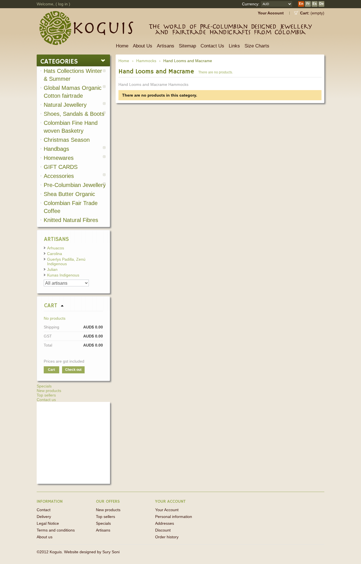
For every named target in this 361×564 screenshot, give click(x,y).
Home (123, 60)
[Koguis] (75, 23)
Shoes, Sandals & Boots (74, 114)
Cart (50, 305)
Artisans (165, 46)
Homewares (59, 158)
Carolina (54, 253)
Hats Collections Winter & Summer (73, 75)
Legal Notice (48, 523)
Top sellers (46, 395)
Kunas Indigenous (63, 275)
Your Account (271, 13)
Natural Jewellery (65, 105)
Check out (73, 370)
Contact (43, 510)
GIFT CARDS (61, 167)
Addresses (164, 523)
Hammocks (146, 60)
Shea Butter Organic (69, 194)
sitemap (187, 46)
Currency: (250, 4)
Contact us (46, 399)
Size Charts (257, 46)
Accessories (59, 176)
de (321, 4)
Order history (167, 537)
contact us (212, 46)
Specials (44, 386)
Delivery (44, 516)
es (314, 4)
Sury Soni (111, 552)
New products (49, 390)
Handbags (56, 149)
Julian (52, 269)
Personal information (173, 516)
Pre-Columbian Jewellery (75, 185)
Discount (163, 530)
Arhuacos (55, 248)
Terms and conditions (56, 530)
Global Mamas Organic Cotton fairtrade (73, 92)
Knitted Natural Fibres (71, 220)
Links (234, 46)
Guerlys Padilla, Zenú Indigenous (66, 261)
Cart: (304, 13)
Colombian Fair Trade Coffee (71, 207)
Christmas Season (67, 140)
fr (308, 4)
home (122, 46)
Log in (63, 4)
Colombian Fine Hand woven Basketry (71, 127)
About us (142, 46)
